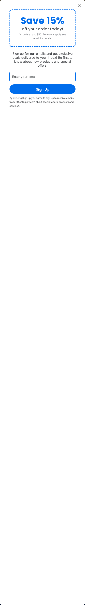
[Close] (79, 5)
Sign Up (42, 89)
